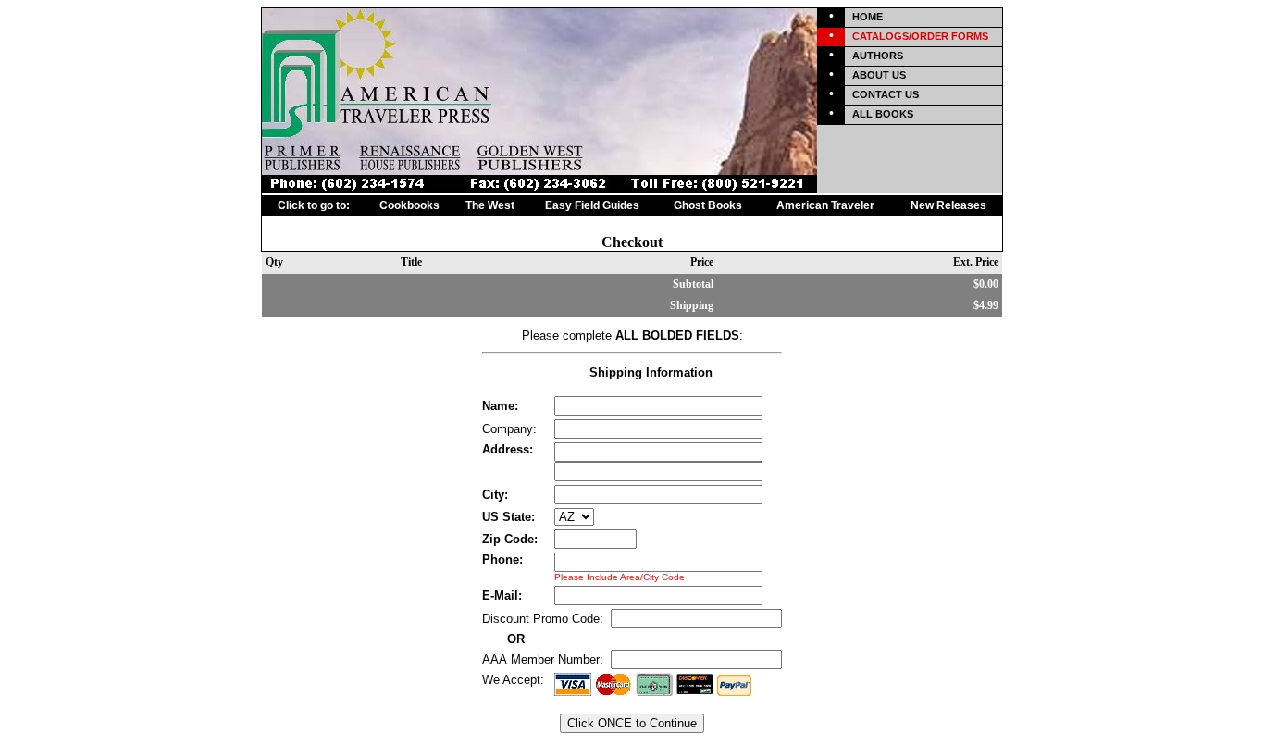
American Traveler (825, 205)
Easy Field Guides (592, 205)
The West (489, 205)
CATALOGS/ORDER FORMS (920, 36)
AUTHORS (877, 55)
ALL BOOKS (882, 113)
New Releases (948, 205)
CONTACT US (885, 94)
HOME (867, 16)
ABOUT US (879, 75)
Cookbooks (409, 205)
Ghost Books (708, 205)
